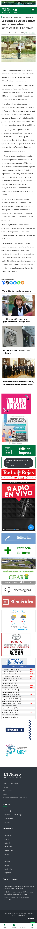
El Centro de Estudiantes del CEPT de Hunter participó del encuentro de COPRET (18, 893)
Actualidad (7, 836)
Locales (6, 854)
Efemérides (8, 847)
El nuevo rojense (20, 913)
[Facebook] (3, 282)
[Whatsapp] (19, 282)
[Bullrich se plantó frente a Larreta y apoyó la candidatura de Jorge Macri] (18, 305)
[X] (7, 282)
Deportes (7, 839)
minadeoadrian (30, 33)
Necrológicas (8, 818)
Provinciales (8, 869)
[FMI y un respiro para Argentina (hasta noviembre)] (18, 337)
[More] (22, 282)
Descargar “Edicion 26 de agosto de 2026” (18, 462)
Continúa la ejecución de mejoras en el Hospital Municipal (16, 899)
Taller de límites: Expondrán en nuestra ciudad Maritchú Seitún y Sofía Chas (19, 887)
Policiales (7, 861)
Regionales (7, 873)
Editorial (7, 843)
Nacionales (8, 858)
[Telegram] (11, 282)
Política (6, 865)
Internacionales (9, 850)
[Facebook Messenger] (15, 282)
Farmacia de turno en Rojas (13, 815)
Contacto (7, 822)
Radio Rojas (8, 811)
